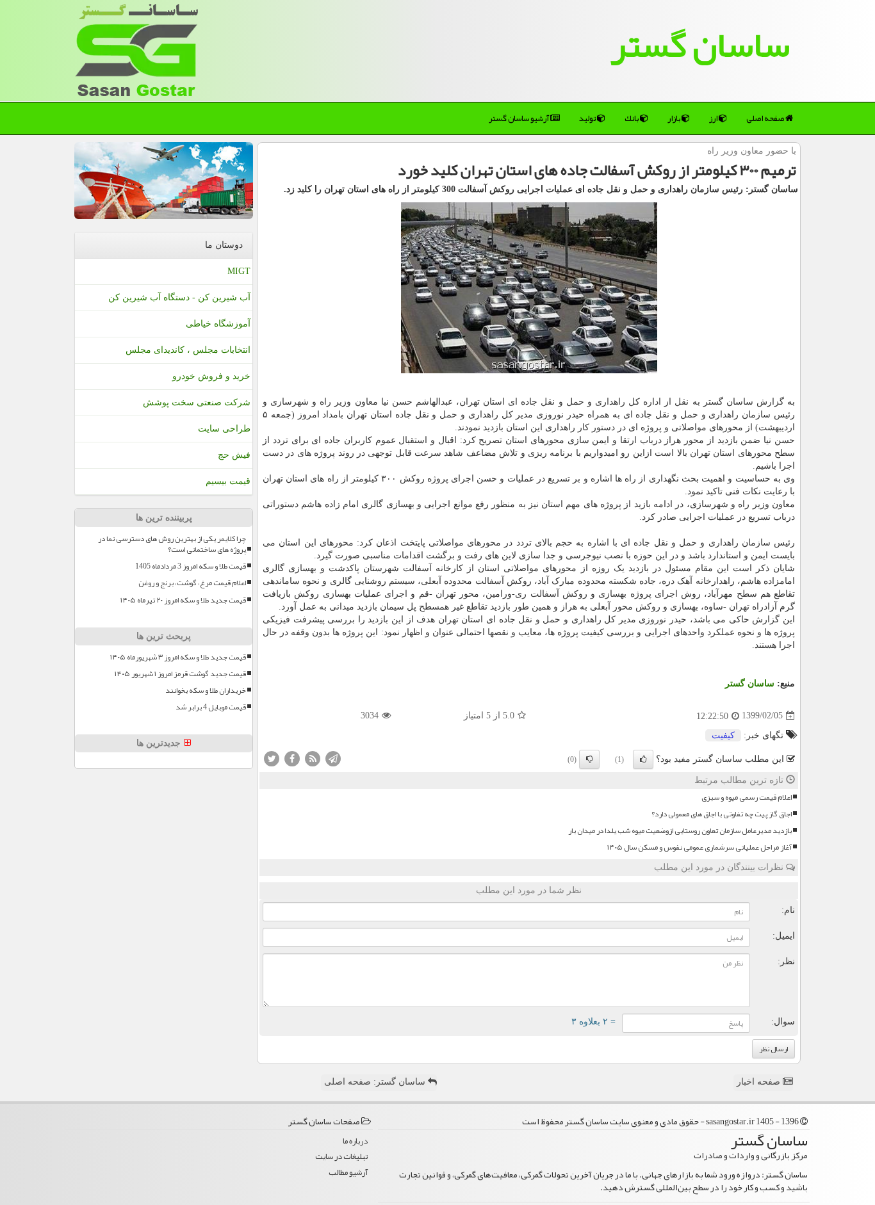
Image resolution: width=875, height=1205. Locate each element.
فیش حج (234, 455)
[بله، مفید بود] (643, 759)
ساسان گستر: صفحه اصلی (376, 1082)
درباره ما (355, 1141)
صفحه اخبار (760, 1082)
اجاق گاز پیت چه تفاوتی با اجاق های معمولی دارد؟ (721, 814)
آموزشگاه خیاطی (218, 323)
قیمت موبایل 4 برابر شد (211, 707)
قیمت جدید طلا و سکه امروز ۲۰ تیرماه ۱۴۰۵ (183, 600)
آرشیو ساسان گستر (519, 118)
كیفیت (723, 735)
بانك (632, 118)
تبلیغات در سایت (341, 1156)
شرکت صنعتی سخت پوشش (196, 402)
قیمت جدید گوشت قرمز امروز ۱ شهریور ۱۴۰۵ (180, 674)
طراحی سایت (224, 428)
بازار (674, 118)
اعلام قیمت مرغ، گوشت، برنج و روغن (192, 583)
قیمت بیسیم (228, 481)
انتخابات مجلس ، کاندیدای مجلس (188, 350)
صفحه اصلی (765, 118)
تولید (588, 118)
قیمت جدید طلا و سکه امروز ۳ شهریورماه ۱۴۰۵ (178, 657)
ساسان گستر (700, 45)
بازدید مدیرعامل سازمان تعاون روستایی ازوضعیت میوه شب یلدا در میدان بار (680, 830)
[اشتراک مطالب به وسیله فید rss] (313, 758)
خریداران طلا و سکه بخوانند (205, 690)
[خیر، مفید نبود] (589, 759)
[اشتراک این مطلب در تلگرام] (333, 758)
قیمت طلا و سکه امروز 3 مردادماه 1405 (190, 566)
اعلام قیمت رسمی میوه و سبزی (746, 797)
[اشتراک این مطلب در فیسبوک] (292, 758)
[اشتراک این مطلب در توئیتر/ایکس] (272, 758)
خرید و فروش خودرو (211, 376)
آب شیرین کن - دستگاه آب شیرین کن (179, 297)
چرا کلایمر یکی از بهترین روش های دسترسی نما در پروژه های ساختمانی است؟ (172, 544)
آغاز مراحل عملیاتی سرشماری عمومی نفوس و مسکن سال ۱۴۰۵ (699, 847)
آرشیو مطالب (348, 1172)
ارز (714, 118)
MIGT (238, 271)
